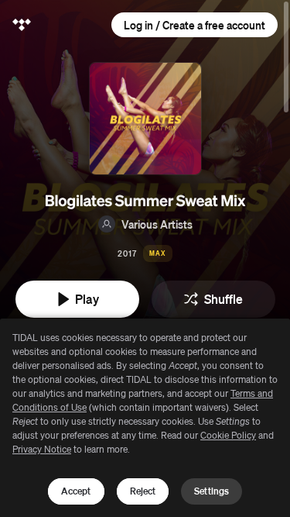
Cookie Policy (228, 435)
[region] (145, 418)
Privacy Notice (41, 449)
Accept (76, 491)
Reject (143, 491)
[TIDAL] (21, 25)
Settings (211, 491)
